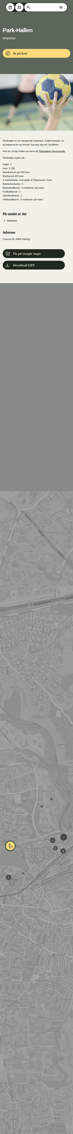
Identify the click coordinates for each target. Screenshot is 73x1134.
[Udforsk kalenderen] (10, 7)
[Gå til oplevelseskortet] (19, 7)
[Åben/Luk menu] (61, 7)
